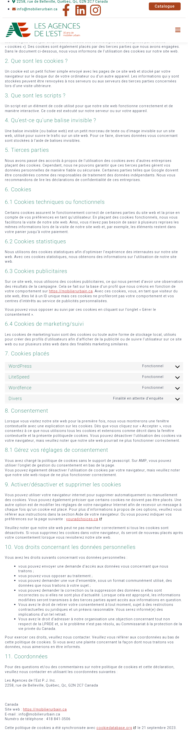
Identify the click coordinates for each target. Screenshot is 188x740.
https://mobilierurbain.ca (71, 291)
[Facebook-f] (66, 10)
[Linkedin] (81, 10)
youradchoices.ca (82, 519)
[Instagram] (95, 10)
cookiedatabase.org (114, 727)
